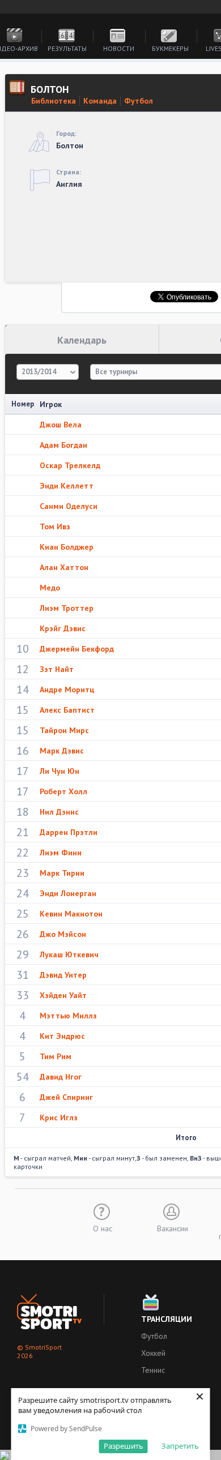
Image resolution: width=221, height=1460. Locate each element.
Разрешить (123, 1446)
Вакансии (172, 1227)
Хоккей (153, 1353)
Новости (118, 48)
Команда (100, 101)
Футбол (138, 101)
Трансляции (166, 1319)
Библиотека (53, 101)
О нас (102, 1227)
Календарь (82, 339)
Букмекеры (170, 48)
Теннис (153, 1370)
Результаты (67, 48)
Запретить (180, 1446)
